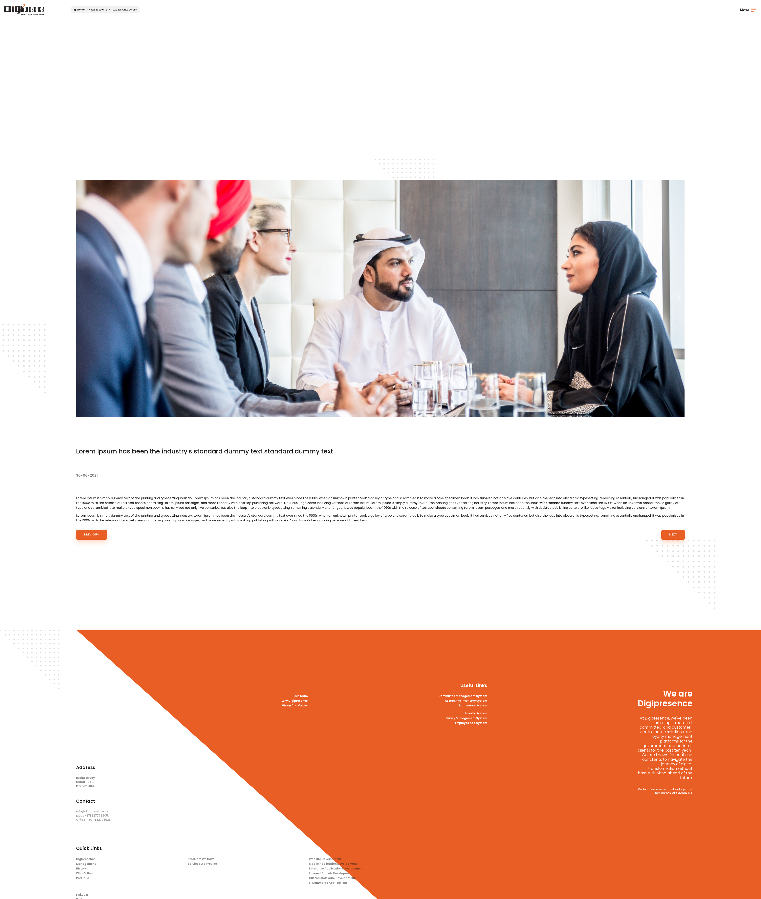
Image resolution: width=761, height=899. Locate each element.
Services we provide (202, 864)
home (81, 9)
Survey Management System (466, 718)
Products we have (201, 859)
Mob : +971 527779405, (92, 816)
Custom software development (332, 878)
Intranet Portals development (331, 873)
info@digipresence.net (93, 811)
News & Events (98, 9)
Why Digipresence (295, 701)
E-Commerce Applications (328, 883)
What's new (84, 873)
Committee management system (462, 696)
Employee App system (471, 723)
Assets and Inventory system (466, 701)
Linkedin (82, 895)
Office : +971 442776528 (93, 820)
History (81, 868)
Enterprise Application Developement (336, 868)
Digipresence (86, 859)
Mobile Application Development (333, 864)
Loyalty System (476, 713)
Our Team (301, 696)
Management (86, 864)
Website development (325, 859)
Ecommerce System (472, 705)
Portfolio (82, 878)
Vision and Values (295, 705)
